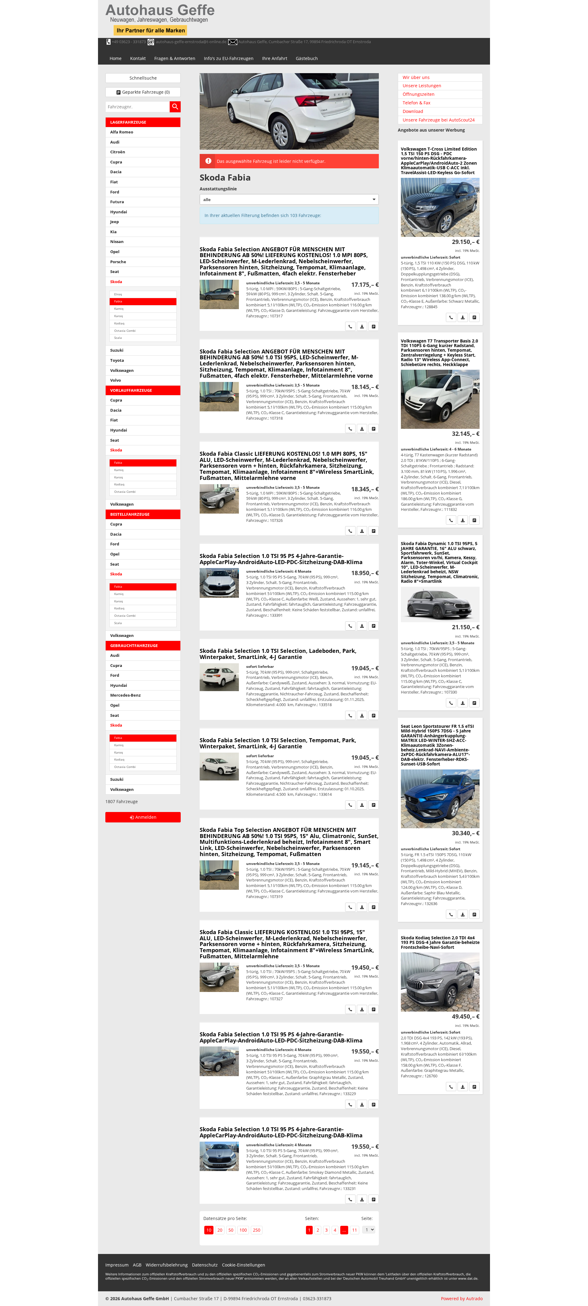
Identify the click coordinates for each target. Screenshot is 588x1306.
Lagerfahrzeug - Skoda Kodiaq (440, 1011)
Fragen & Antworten (174, 58)
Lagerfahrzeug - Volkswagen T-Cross (440, 232)
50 (230, 1230)
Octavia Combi (125, 331)
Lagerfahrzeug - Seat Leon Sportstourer (440, 820)
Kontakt (138, 58)
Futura (117, 201)
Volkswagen (122, 370)
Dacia (116, 171)
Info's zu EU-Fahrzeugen (229, 58)
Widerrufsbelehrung (167, 1265)
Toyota (117, 360)
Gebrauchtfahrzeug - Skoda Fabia (289, 679)
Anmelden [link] (145, 817)
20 (219, 1230)
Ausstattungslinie (218, 189)
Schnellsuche (143, 78)
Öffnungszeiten (419, 94)
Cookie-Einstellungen (243, 1265)
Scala (118, 338)
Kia (113, 231)
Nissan (117, 241)
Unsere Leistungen (422, 85)
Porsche (118, 261)
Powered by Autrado (462, 1298)
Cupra (116, 162)
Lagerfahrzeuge (128, 122)
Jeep (114, 221)
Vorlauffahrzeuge (131, 390)
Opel (114, 251)
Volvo (115, 380)
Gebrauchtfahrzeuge (134, 645)
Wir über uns (416, 77)
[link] (350, 326)
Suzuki (116, 350)
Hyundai (118, 212)
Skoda (116, 281)
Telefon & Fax (416, 103)
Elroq (118, 294)
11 (354, 1230)
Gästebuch (307, 58)
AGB (137, 1265)
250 (256, 1230)
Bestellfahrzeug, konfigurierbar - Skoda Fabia (289, 284)
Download (413, 111)
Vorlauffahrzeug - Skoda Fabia (289, 587)
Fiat (114, 182)
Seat (114, 271)
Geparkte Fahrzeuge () (146, 92)
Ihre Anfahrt (274, 58)
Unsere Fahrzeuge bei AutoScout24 (439, 120)
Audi (114, 142)
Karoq (118, 316)
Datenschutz (205, 1265)
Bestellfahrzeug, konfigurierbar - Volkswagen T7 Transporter (440, 430)
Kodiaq (119, 323)
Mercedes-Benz (125, 695)
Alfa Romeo (121, 132)
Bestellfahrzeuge (129, 514)
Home (116, 58)
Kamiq (118, 309)
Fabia (118, 301)
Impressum (117, 1265)
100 (243, 1230)
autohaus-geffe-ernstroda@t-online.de (191, 41)
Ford (114, 192)
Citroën (117, 152)
